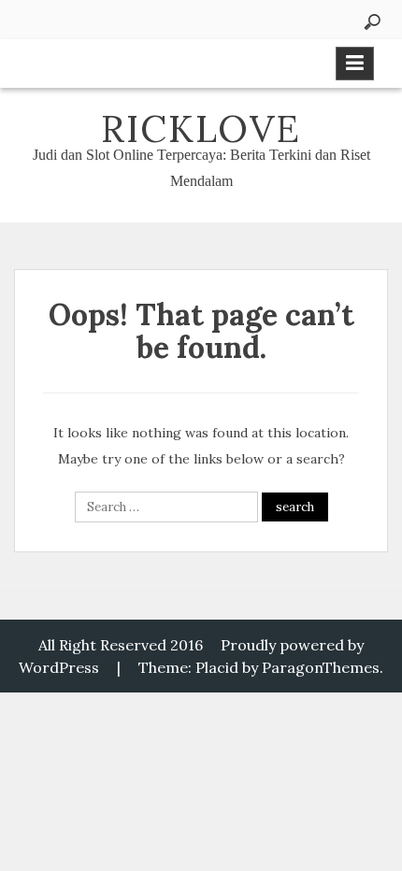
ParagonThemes (321, 667)
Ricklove (201, 128)
